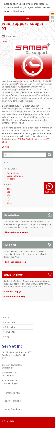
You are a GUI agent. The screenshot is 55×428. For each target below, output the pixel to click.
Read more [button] (19, 11)
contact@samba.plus (13, 409)
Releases (11, 178)
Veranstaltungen (15, 176)
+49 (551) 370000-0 (12, 401)
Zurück (5, 146)
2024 (9, 192)
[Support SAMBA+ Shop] (33, 60)
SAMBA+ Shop (18, 84)
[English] (52, 17)
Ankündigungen (14, 173)
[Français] (52, 21)
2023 (9, 194)
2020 (9, 203)
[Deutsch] (52, 14)
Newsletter (11, 215)
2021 (9, 200)
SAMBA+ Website (26, 139)
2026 (9, 189)
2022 (9, 197)
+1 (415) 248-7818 (12, 393)
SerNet (5, 41)
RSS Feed (10, 245)
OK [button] (27, 18)
